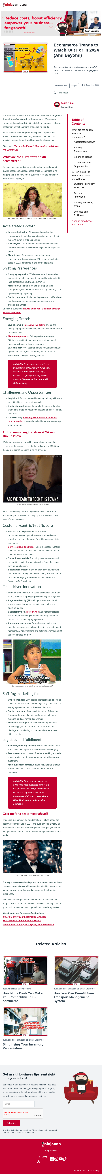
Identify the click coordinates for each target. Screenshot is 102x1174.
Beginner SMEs (10, 989)
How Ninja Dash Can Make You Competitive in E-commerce (22, 997)
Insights (74, 86)
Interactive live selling (35, 325)
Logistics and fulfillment (81, 213)
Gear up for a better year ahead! (82, 223)
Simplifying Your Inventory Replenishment (23, 1046)
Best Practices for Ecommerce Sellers (22, 920)
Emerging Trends (83, 157)
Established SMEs (76, 989)
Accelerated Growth (84, 142)
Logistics (90, 989)
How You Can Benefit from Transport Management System (74, 997)
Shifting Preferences (80, 149)
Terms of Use (79, 1170)
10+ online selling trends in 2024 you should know (81, 175)
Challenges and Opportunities (82, 164)
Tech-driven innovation (80, 195)
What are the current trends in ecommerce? (82, 133)
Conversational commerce (21, 547)
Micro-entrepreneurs (18, 336)
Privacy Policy (93, 1170)
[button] (97, 5)
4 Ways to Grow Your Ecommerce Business (24, 917)
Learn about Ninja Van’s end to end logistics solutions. (30, 800)
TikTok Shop (32, 612)
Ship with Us (51, 1151)
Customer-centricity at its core (84, 186)
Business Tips (61, 86)
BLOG (23, 5)
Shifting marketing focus (83, 204)
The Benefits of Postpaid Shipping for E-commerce (28, 924)
